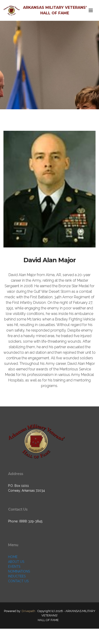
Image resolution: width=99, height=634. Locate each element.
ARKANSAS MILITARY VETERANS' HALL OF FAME (55, 10)
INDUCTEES (17, 576)
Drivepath (28, 611)
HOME (12, 557)
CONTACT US (18, 581)
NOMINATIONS (19, 571)
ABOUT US (16, 562)
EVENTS (14, 566)
